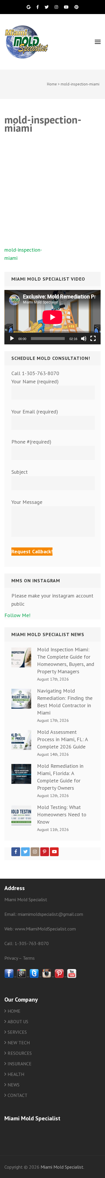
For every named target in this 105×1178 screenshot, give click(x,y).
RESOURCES (20, 1053)
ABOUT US (18, 1021)
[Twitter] (25, 851)
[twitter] (34, 976)
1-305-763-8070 (32, 943)
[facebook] (9, 976)
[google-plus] (21, 976)
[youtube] (71, 976)
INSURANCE (20, 1064)
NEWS (14, 1085)
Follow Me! (17, 615)
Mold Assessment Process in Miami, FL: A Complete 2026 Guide (62, 739)
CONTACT (17, 1095)
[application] (52, 317)
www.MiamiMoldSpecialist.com (45, 929)
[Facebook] (15, 851)
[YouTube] (54, 851)
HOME (14, 1011)
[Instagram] (35, 851)
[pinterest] (59, 976)
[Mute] (84, 338)
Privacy (11, 958)
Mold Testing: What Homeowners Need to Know (61, 814)
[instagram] (46, 976)
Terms (29, 958)
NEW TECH (19, 1042)
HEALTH (16, 1074)
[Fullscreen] (93, 338)
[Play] (12, 338)
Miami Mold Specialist (62, 1167)
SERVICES (17, 1032)
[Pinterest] (44, 851)
